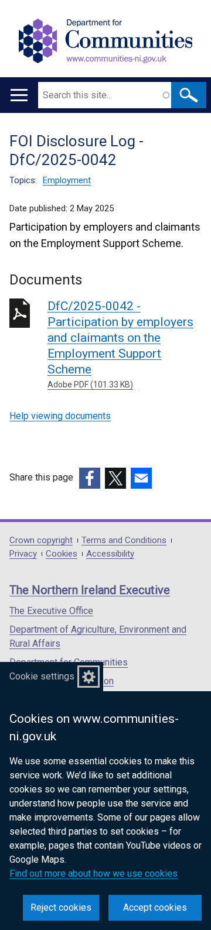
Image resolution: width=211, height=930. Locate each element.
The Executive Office (51, 610)
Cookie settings (41, 676)
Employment (67, 180)
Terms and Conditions (123, 540)
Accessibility (110, 554)
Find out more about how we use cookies (93, 873)
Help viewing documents (60, 415)
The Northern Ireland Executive (89, 590)
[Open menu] (19, 95)
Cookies (61, 554)
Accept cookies (155, 907)
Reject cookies (60, 907)
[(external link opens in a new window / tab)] (89, 478)
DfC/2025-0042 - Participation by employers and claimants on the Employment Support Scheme (120, 344)
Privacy (23, 554)
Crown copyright (41, 540)
